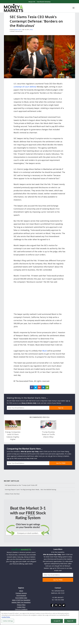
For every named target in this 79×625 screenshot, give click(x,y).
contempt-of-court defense (25, 87)
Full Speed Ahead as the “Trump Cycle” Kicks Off (21, 485)
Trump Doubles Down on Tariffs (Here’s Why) (48, 434)
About (21, 591)
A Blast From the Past (12, 494)
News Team (18, 29)
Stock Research (21, 595)
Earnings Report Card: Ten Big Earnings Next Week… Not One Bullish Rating (30, 489)
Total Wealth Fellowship (43, 1)
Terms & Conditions (21, 609)
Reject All (70, 621)
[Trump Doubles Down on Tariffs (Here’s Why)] (48, 425)
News (31, 29)
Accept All (57, 621)
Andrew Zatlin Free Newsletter (21, 602)
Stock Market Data (21, 598)
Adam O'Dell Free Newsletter (21, 600)
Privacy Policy (21, 605)
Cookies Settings (8, 621)
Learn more (28, 564)
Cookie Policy (21, 607)
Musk (44, 351)
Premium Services (21, 593)
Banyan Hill (32, 1)
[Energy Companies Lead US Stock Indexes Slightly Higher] (13, 425)
